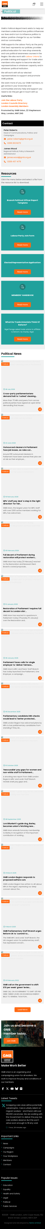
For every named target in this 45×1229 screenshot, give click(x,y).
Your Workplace (10, 1156)
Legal (5, 1197)
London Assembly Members (14, 106)
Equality (6, 1189)
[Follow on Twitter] (7, 1089)
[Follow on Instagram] (21, 1089)
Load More (22, 1009)
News (5, 1143)
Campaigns (8, 1147)
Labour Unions (32, 56)
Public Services (10, 1206)
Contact (7, 1164)
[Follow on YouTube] (12, 1089)
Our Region (8, 1152)
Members (7, 1160)
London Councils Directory (14, 103)
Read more (22, 212)
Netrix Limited (35, 1223)
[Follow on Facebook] (3, 1089)
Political (5, 364)
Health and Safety (11, 1193)
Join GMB (11, 1040)
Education (8, 1185)
